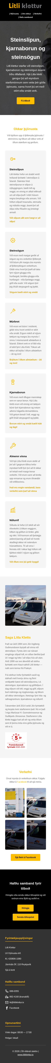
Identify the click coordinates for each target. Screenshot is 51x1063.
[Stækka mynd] (14, 803)
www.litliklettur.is (25, 1055)
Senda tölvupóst (25, 917)
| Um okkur (26, 14)
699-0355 (14, 991)
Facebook (22, 782)
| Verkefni (37, 14)
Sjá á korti (10, 970)
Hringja (25, 908)
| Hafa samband (25, 17)
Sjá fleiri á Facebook (25, 857)
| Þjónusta (14, 14)
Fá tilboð (25, 101)
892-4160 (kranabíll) (19, 997)
